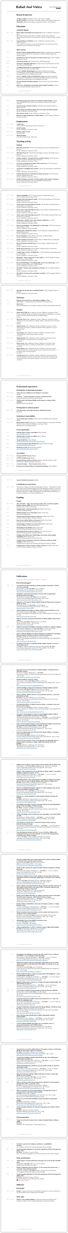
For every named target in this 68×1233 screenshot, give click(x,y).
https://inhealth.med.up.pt (23, 434)
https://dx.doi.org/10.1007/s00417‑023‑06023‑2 (29, 971)
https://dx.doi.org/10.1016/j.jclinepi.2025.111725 (29, 600)
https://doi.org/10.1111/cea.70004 (25, 608)
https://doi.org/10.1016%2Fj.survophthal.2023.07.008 (31, 883)
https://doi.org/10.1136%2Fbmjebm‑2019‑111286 (29, 1104)
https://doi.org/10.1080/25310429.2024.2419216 (29, 591)
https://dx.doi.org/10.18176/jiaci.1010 (26, 641)
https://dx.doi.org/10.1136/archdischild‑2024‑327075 (30, 712)
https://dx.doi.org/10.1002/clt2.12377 (26, 785)
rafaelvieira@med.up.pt (55, 7)
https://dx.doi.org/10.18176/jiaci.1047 (26, 616)
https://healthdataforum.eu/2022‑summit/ (27, 449)
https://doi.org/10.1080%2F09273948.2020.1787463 (30, 1096)
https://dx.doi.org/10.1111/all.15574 (26, 1004)
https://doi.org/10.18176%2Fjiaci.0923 (27, 830)
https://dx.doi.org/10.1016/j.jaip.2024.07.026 (28, 702)
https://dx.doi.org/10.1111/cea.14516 (26, 730)
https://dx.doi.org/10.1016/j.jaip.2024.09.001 (28, 677)
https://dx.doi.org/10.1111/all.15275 (26, 1080)
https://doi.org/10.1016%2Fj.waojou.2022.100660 (30, 1055)
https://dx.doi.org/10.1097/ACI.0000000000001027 (30, 685)
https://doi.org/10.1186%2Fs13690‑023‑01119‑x (29, 909)
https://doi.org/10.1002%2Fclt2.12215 (26, 988)
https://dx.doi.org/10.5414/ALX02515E (27, 748)
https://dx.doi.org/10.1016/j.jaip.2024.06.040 (28, 721)
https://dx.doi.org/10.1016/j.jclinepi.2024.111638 (29, 631)
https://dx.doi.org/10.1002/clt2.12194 (26, 1029)
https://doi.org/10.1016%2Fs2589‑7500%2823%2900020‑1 (32, 960)
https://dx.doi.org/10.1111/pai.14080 (26, 820)
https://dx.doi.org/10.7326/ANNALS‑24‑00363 (29, 692)
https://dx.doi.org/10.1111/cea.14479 (26, 769)
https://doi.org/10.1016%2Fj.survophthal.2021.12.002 (31, 1088)
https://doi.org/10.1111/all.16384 (25, 624)
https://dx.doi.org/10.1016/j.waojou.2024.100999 (29, 649)
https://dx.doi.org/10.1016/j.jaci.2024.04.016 (28, 738)
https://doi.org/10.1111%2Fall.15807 (26, 893)
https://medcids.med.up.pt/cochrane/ (26, 445)
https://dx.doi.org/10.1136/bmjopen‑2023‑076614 (29, 865)
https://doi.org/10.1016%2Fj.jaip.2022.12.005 (28, 996)
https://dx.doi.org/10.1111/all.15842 (26, 873)
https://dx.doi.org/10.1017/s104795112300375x (29, 839)
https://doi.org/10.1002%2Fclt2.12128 (26, 1071)
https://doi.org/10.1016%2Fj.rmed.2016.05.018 (29, 1113)
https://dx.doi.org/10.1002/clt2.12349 (26, 802)
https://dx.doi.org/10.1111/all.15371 (26, 1063)
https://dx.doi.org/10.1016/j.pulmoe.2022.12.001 (29, 931)
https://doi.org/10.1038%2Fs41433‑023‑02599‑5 (29, 925)
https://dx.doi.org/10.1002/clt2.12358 (26, 794)
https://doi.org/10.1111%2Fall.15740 (26, 901)
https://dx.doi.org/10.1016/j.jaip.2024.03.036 (28, 812)
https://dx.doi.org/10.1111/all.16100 (26, 777)
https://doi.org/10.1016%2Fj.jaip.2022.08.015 (28, 1013)
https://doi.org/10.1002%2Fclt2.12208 (26, 1021)
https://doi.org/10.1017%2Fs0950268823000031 (29, 980)
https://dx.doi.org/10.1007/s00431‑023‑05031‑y (29, 918)
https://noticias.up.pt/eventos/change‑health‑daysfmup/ (31, 441)
